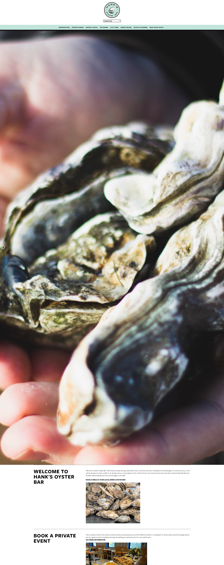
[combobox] (112, 21)
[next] (221, 247)
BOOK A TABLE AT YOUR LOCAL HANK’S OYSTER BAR (105, 479)
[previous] (3, 247)
